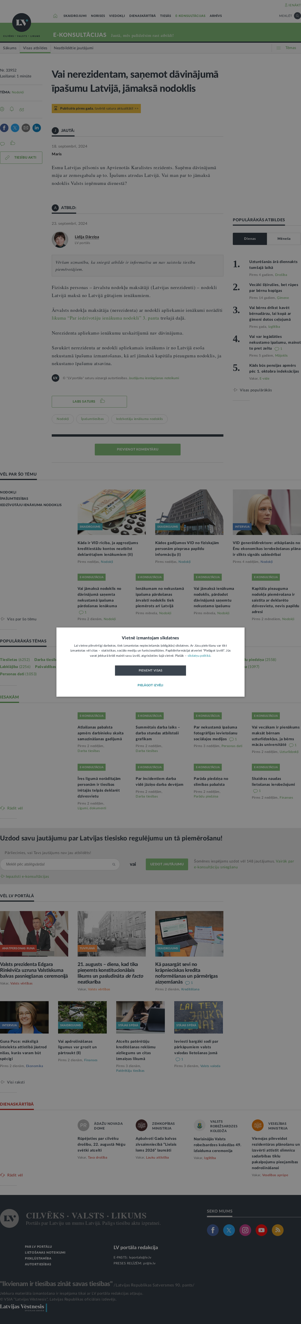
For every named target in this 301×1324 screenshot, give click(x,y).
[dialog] (150, 662)
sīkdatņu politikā (199, 655)
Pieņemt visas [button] (150, 670)
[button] (150, 685)
